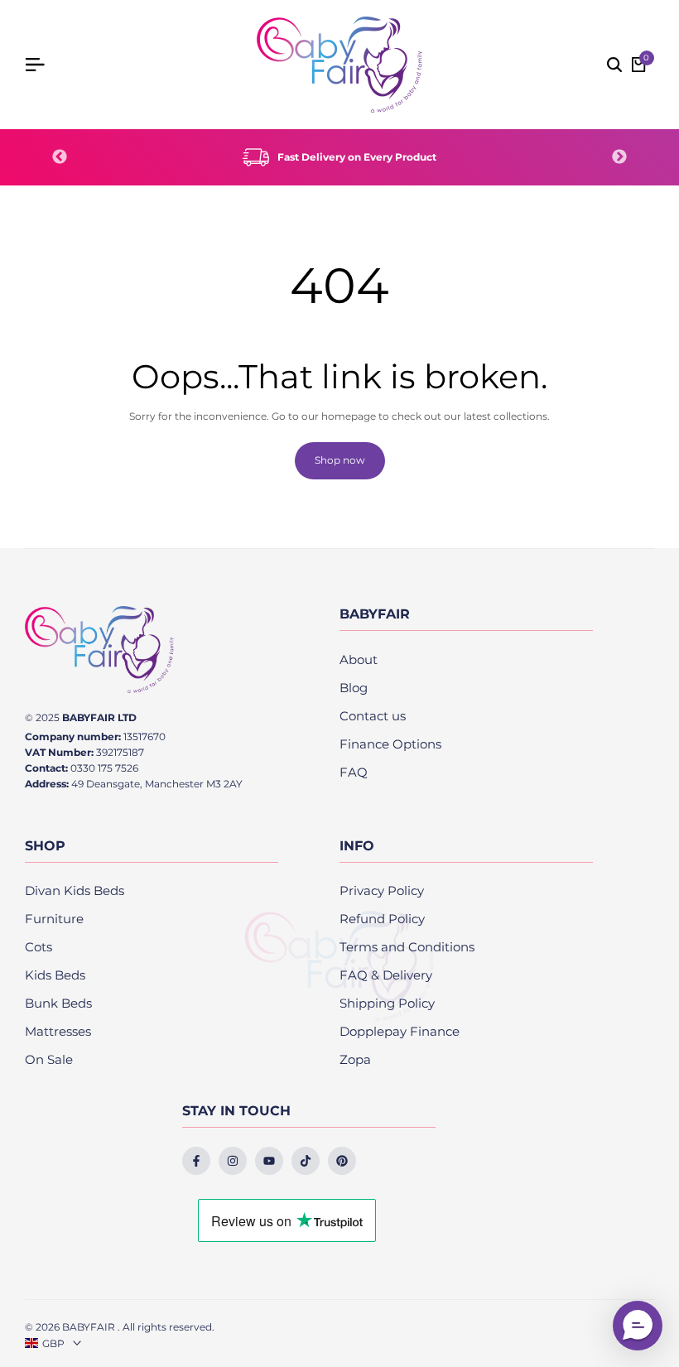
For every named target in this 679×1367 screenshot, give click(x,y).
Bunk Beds (58, 1003)
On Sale (49, 1059)
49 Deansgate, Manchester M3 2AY (157, 783)
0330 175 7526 (104, 768)
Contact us (373, 716)
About (359, 659)
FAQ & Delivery (386, 975)
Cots (38, 947)
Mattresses (58, 1031)
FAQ (354, 772)
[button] (637, 1325)
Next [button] (619, 157)
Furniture (54, 919)
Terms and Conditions (407, 947)
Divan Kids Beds (74, 890)
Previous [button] (59, 157)
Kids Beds (55, 975)
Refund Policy (382, 919)
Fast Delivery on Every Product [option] (356, 157)
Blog (354, 688)
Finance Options (390, 744)
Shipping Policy (387, 1003)
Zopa (355, 1059)
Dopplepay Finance (400, 1031)
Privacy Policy (382, 890)
